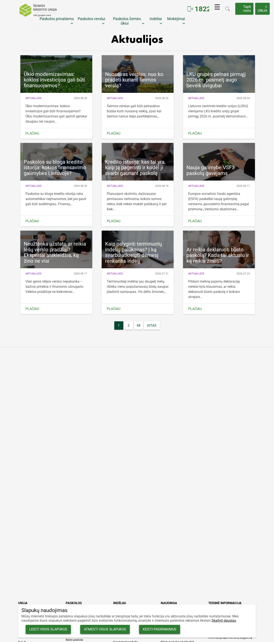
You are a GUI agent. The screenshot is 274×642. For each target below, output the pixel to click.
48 (138, 325)
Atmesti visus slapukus (105, 629)
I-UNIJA (262, 9)
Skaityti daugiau (223, 620)
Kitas (151, 325)
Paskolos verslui (92, 18)
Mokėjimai (176, 18)
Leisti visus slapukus (48, 629)
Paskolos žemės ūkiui (129, 20)
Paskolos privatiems (57, 18)
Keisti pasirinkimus (159, 629)
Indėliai (156, 18)
